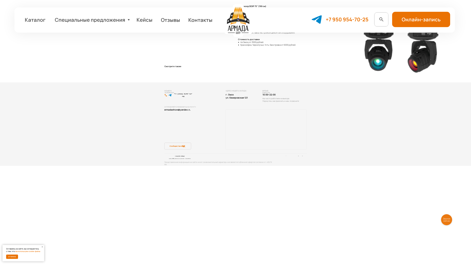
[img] (381, 19)
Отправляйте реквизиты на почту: (180, 107)
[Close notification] (42, 247)
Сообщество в (176, 146)
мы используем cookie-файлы (27, 251)
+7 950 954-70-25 (347, 19)
